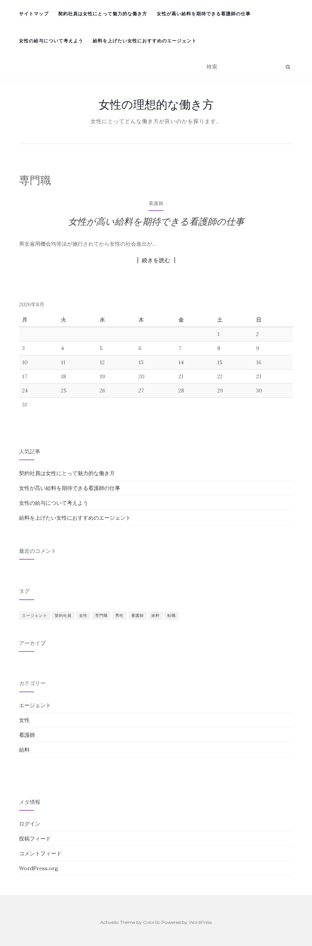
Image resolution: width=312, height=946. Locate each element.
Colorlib (151, 922)
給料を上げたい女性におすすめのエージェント (145, 40)
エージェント (34, 615)
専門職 (101, 615)
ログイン (29, 823)
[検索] (288, 67)
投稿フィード (35, 838)
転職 (171, 615)
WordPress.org (38, 868)
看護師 (156, 203)
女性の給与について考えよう (51, 40)
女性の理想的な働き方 (156, 104)
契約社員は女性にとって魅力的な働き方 (102, 13)
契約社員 (63, 615)
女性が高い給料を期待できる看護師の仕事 (204, 13)
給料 (155, 615)
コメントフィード (40, 853)
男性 (119, 615)
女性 (83, 615)
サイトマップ (34, 13)
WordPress (200, 922)
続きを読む (156, 260)
